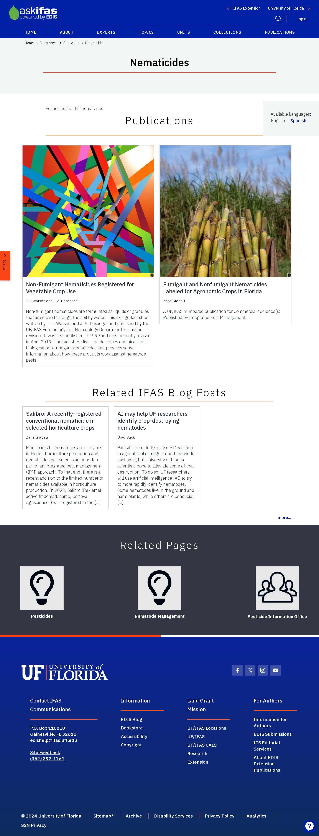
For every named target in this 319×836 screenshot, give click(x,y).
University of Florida (286, 8)
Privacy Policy (219, 816)
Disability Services (173, 816)
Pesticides (71, 43)
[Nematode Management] (159, 588)
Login (301, 18)
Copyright (131, 745)
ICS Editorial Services (267, 745)
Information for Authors (270, 722)
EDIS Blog (131, 719)
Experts (106, 32)
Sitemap (102, 816)
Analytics (256, 816)
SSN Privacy (33, 825)
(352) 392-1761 (47, 758)
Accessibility (134, 736)
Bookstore (132, 728)
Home (30, 32)
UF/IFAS (196, 736)
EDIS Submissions (273, 734)
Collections (227, 32)
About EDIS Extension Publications (267, 763)
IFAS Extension (247, 8)
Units (183, 32)
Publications (280, 32)
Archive (134, 816)
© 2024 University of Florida (51, 816)
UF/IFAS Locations (206, 728)
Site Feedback (45, 752)
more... (284, 517)
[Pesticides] (42, 588)
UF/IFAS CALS (202, 745)
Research (197, 753)
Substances (49, 43)
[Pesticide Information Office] (277, 588)
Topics (146, 32)
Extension (197, 762)
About (67, 32)
